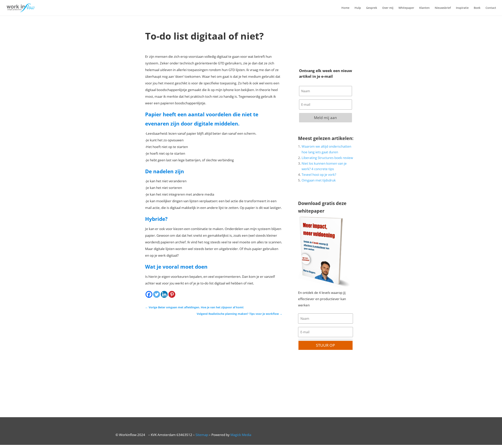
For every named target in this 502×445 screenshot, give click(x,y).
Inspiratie (462, 8)
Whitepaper (406, 8)
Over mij (387, 8)
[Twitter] (156, 294)
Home (345, 8)
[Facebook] (149, 294)
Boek (477, 8)
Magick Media (240, 434)
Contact (491, 8)
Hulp (358, 8)
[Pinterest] (171, 294)
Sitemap (202, 434)
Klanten (424, 8)
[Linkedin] (164, 294)
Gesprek (371, 8)
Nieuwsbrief (443, 8)
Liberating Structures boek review (327, 157)
